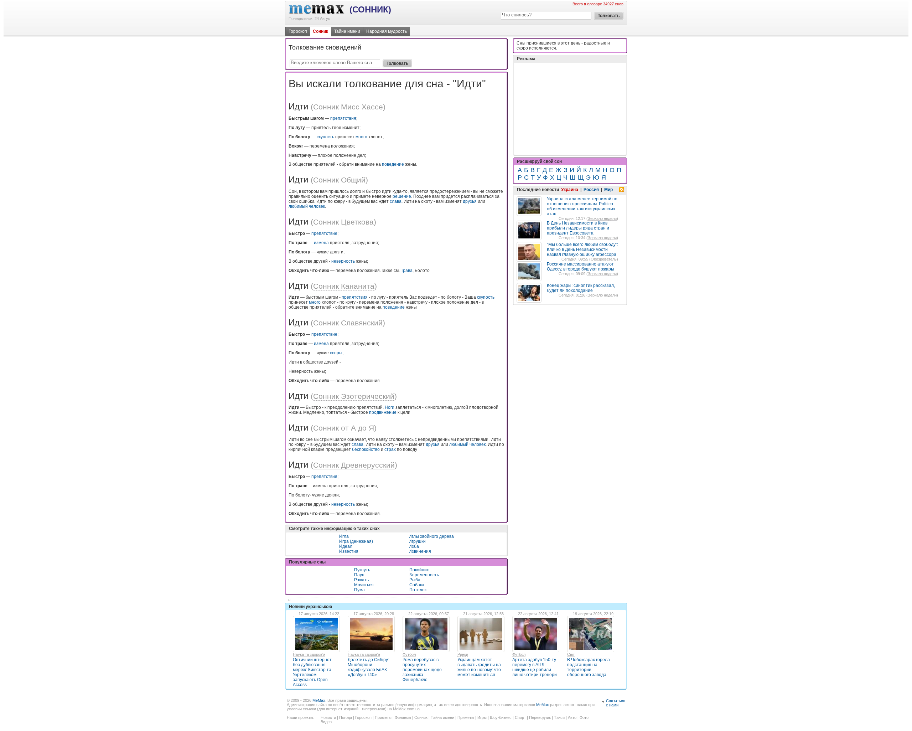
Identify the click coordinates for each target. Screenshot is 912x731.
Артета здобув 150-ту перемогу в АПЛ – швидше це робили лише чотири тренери (534, 667)
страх (390, 449)
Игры (482, 717)
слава (395, 201)
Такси (559, 717)
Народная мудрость (386, 31)
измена (321, 242)
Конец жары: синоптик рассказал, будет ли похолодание (581, 288)
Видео (326, 722)
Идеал (345, 546)
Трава (407, 270)
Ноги (389, 407)
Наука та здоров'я (309, 654)
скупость (325, 136)
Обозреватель (604, 259)
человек (317, 206)
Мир (608, 189)
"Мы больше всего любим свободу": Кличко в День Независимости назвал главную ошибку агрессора (582, 249)
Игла (344, 536)
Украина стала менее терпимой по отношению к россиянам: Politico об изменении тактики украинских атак (582, 206)
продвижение (383, 412)
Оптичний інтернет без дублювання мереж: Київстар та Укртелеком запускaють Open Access (312, 672)
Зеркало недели (602, 218)
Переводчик (540, 717)
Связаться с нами (615, 703)
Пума (359, 589)
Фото (584, 717)
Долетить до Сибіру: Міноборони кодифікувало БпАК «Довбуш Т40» (368, 667)
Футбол (409, 654)
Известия (348, 551)
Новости (328, 717)
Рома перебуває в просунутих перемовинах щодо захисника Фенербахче (422, 669)
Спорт (520, 717)
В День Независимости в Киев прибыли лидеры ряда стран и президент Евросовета (578, 228)
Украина (569, 189)
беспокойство (366, 449)
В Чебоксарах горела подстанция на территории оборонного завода (588, 667)
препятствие (324, 233)
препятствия (343, 118)
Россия (591, 189)
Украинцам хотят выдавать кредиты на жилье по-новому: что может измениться (479, 667)
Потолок (417, 589)
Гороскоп (298, 31)
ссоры (336, 352)
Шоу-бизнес (501, 717)
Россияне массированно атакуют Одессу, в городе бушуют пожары (580, 267)
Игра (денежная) (356, 541)
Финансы (403, 717)
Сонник (320, 31)
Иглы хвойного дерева (431, 536)
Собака (416, 584)
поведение (393, 164)
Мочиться (364, 584)
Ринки (462, 654)
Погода (345, 717)
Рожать (361, 579)
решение (402, 196)
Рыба (414, 579)
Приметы (383, 717)
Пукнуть (362, 569)
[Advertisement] (570, 108)
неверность (343, 261)
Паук (359, 574)
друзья (470, 201)
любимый (298, 206)
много (361, 136)
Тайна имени (347, 31)
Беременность (424, 574)
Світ (571, 654)
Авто (572, 717)
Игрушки (417, 541)
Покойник (419, 569)
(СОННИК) (370, 9)
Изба (414, 546)
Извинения (420, 551)
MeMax (318, 700)
